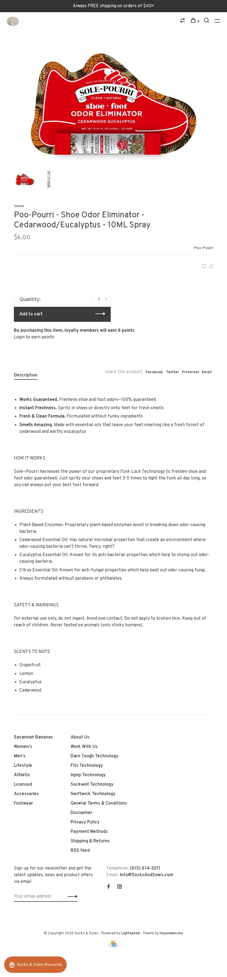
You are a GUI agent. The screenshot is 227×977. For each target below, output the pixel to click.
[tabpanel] (113, 104)
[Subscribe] (71, 896)
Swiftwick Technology (93, 794)
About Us (80, 737)
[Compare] (183, 21)
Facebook (154, 372)
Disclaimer (81, 813)
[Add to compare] (211, 267)
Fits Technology (87, 765)
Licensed (23, 784)
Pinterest (190, 372)
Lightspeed (130, 933)
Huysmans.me (171, 933)
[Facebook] (108, 887)
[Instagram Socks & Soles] (119, 887)
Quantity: (30, 300)
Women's (23, 747)
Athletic (22, 775)
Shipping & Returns (90, 841)
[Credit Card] (113, 946)
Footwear (23, 803)
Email (207, 372)
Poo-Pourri (203, 248)
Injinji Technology (88, 775)
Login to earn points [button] (34, 337)
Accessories (26, 794)
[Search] (207, 21)
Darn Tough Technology (94, 756)
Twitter (172, 372)
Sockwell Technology (92, 784)
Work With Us (84, 747)
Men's (19, 756)
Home (19, 206)
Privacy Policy (85, 822)
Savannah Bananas (33, 737)
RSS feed (80, 850)
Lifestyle (23, 765)
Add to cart (31, 314)
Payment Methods (89, 832)
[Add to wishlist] (204, 267)
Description (25, 375)
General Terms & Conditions (99, 803)
